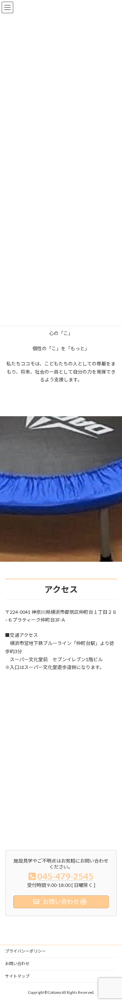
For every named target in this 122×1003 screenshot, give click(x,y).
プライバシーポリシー (25, 951)
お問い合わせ (17, 963)
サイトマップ (17, 976)
